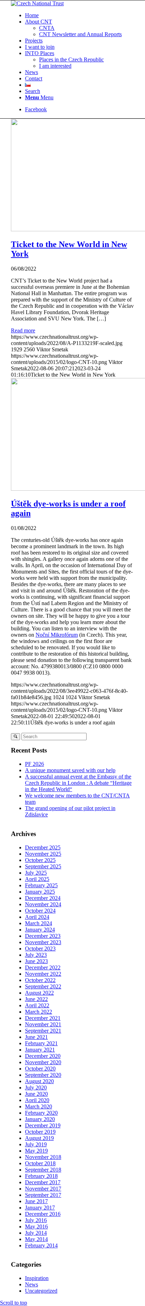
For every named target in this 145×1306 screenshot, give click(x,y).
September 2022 (43, 986)
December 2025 (43, 847)
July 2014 (36, 1233)
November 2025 (43, 854)
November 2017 (43, 1189)
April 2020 (37, 1100)
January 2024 (40, 930)
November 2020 (43, 1062)
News (31, 1284)
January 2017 (40, 1208)
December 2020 (43, 1056)
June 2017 (36, 1201)
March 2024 (38, 923)
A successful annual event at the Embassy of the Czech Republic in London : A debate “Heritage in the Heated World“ (78, 783)
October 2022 (40, 980)
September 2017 (43, 1195)
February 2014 (41, 1245)
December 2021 (43, 1018)
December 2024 (43, 898)
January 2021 (40, 1050)
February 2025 (41, 885)
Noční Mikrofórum (57, 635)
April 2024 (37, 917)
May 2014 (36, 1239)
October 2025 (40, 860)
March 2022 (38, 1012)
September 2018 (43, 1170)
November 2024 (43, 904)
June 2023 (36, 961)
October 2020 (40, 1069)
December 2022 (43, 967)
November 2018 (43, 1157)
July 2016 (36, 1220)
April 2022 (37, 1005)
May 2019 (36, 1151)
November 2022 (43, 974)
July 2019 (36, 1144)
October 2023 (40, 949)
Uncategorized (41, 1291)
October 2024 (40, 911)
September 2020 (43, 1075)
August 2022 (39, 993)
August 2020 (39, 1081)
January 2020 (40, 1119)
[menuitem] (79, 15)
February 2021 (41, 1043)
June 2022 (36, 999)
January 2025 (40, 892)
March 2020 (38, 1106)
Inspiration (37, 1278)
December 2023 (43, 936)
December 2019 (43, 1125)
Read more (23, 330)
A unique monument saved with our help (70, 770)
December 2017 (43, 1182)
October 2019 (40, 1132)
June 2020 (36, 1094)
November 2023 (43, 942)
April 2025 (37, 879)
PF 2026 (34, 764)
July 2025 (36, 873)
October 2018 (40, 1163)
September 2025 (43, 866)
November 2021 (43, 1024)
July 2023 (36, 955)
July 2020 (36, 1087)
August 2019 (39, 1138)
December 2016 (43, 1214)
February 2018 (41, 1176)
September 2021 (43, 1031)
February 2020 (41, 1113)
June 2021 (36, 1037)
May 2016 (36, 1226)
